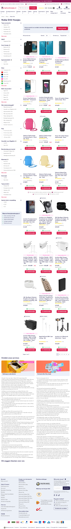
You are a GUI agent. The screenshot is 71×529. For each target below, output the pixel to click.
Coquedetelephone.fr (24, 515)
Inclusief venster (7, 124)
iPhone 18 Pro (22, 482)
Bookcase (6, 49)
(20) (31, 140)
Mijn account (59, 8)
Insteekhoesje (7, 56)
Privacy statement (23, 527)
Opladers (6, 27)
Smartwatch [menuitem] (41, 11)
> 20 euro (6, 137)
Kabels (5, 25)
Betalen (3, 492)
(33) (47, 101)
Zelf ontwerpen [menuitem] (63, 12)
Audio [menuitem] (47, 11)
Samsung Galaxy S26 (24, 494)
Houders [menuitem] (24, 11)
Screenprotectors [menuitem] (10, 11)
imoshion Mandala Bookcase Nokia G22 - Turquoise (45, 60)
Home (2, 16)
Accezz (5, 93)
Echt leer (6, 165)
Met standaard (7, 120)
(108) (63, 263)
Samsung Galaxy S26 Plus (25, 496)
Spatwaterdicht (7, 111)
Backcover (6, 47)
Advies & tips (4, 499)
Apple (5, 90)
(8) (46, 301)
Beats (5, 97)
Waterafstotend (7, 107)
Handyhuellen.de (23, 513)
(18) (63, 303)
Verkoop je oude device (9, 374)
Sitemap (48, 527)
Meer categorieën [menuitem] (53, 12)
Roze (4, 79)
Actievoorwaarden (6, 501)
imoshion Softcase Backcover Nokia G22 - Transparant (62, 61)
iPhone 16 (21, 504)
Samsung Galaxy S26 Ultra (25, 498)
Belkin (5, 99)
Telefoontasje (7, 53)
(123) (47, 224)
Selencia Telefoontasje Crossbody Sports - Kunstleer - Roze (30, 137)
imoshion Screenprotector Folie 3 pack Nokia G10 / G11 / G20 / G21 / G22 (30, 220)
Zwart (4, 74)
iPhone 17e (21, 492)
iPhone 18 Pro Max (23, 484)
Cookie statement (31, 527)
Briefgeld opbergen (8, 118)
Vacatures (3, 508)
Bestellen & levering (6, 490)
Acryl (5, 161)
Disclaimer (17, 527)
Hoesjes (5, 185)
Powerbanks (6, 33)
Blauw (4, 76)
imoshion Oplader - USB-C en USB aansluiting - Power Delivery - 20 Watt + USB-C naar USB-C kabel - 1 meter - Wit (30, 260)
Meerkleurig (6, 81)
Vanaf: (58, 183)
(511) (31, 223)
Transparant (6, 70)
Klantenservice (5, 486)
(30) (47, 341)
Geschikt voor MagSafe (9, 109)
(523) (31, 101)
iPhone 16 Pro (22, 506)
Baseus (5, 95)
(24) (47, 138)
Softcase (6, 51)
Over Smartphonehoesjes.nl (8, 506)
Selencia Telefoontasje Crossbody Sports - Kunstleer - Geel (46, 175)
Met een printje (7, 113)
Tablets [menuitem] (30, 11)
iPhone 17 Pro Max (23, 490)
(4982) (63, 178)
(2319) (31, 63)
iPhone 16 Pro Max (23, 508)
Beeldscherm (7, 153)
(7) (62, 223)
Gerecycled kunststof (9, 170)
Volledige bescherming (9, 155)
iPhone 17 (21, 486)
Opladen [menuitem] (18, 11)
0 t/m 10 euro (7, 130)
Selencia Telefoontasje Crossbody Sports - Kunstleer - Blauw (30, 175)
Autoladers (6, 29)
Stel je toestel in (62, 29)
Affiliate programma (6, 510)
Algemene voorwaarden (40, 527)
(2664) (47, 63)
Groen (4, 83)
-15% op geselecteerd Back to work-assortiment (29, 1)
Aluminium (6, 163)
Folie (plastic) (7, 168)
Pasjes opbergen (7, 116)
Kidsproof (6, 122)
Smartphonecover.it (24, 517)
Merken (3, 497)
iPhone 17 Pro (22, 488)
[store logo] (8, 7)
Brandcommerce (5, 515)
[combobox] (27, 8)
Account (3, 488)
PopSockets (6, 31)
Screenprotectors (8, 188)
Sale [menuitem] (69, 12)
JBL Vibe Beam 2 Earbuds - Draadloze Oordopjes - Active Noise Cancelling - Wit (30, 299)
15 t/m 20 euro (7, 135)
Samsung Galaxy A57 (24, 502)
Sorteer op (56, 35)
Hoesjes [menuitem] (3, 11)
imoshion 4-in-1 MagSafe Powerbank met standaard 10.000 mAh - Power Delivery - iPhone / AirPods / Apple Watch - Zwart (46, 220)
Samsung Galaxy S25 (24, 500)
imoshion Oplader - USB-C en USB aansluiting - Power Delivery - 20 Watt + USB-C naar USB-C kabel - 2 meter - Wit (46, 260)
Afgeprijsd (6, 41)
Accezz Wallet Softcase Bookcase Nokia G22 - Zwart (29, 60)
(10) (63, 103)
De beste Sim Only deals (44, 374)
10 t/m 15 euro (7, 132)
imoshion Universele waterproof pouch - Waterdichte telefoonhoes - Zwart (46, 99)
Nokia (7, 16)
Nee (5, 64)
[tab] (11, 22)
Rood (4, 72)
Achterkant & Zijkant (8, 151)
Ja (4, 61)
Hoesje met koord (11, 433)
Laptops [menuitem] (35, 11)
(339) (63, 64)
